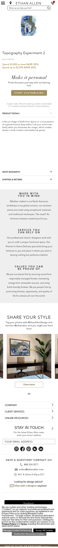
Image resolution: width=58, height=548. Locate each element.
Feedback (28, 503)
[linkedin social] (40, 449)
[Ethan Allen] (29, 2)
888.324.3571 (31, 464)
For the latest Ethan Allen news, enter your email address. (29, 434)
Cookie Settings (17, 530)
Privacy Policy (9, 524)
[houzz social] (34, 449)
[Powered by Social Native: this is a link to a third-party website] (29, 393)
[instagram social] (16, 449)
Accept (44, 530)
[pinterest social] (28, 449)
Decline (29, 534)
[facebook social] (22, 449)
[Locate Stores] (10, 2)
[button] (52, 3)
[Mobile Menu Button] (3, 3)
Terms (23, 524)
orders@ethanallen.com (31, 469)
